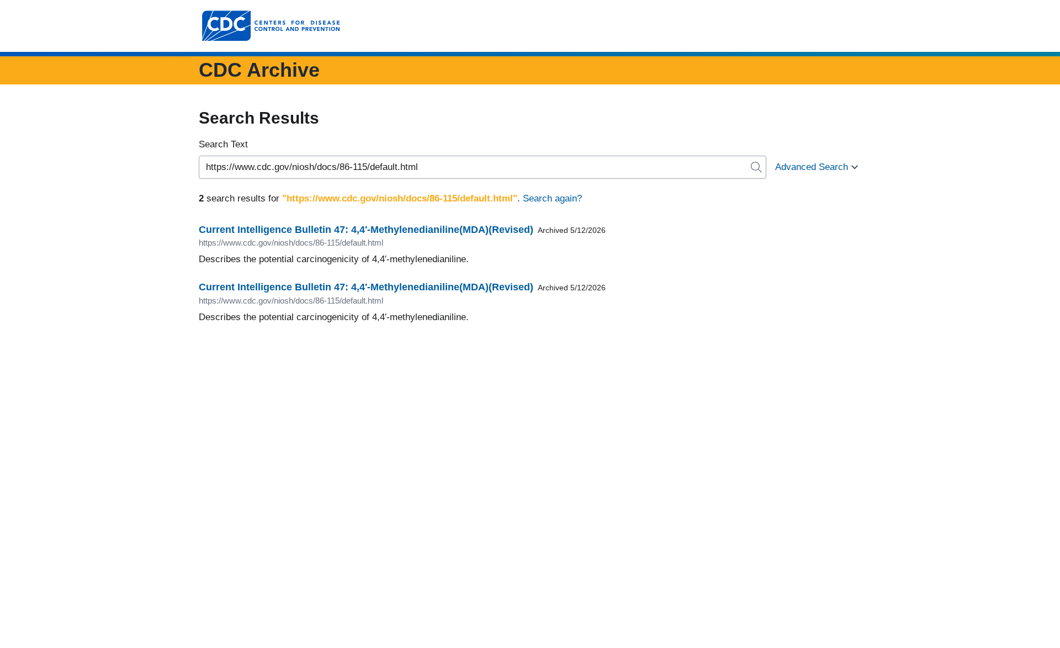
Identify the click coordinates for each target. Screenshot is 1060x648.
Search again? (552, 198)
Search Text (223, 144)
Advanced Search (811, 167)
